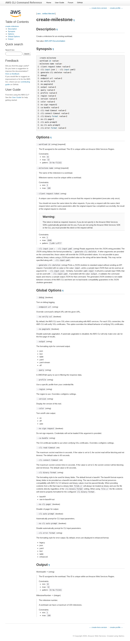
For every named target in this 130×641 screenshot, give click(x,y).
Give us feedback (12, 74)
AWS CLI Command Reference (23, 2)
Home (48, 3)
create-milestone (12, 26)
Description (12, 29)
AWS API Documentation (54, 41)
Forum (70, 3)
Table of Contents (17, 21)
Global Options (14, 36)
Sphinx (121, 636)
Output (10, 39)
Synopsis (11, 31)
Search (26, 54)
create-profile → (116, 8)
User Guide (59, 3)
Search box (9, 50)
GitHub (80, 3)
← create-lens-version (98, 8)
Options (11, 34)
